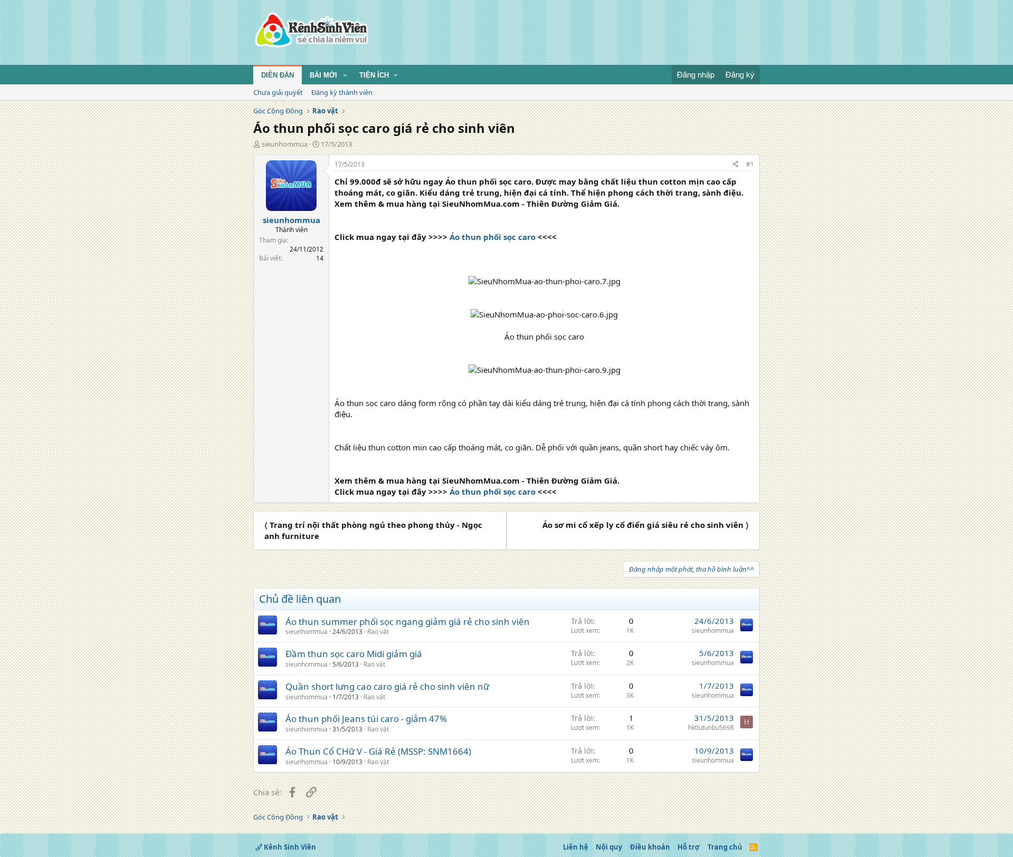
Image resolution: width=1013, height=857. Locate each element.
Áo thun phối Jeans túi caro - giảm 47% (366, 718)
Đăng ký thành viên (341, 92)
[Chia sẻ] (735, 165)
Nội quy (609, 847)
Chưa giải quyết (278, 92)
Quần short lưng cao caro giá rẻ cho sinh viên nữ (387, 686)
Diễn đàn (277, 75)
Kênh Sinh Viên (289, 847)
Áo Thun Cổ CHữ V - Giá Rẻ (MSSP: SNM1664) (378, 751)
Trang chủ (725, 847)
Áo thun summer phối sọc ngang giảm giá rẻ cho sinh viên (407, 621)
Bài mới (323, 75)
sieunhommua (285, 144)
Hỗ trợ (688, 847)
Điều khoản (650, 847)
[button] (345, 75)
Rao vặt (378, 631)
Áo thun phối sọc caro (493, 237)
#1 (750, 164)
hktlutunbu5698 (711, 727)
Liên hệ (575, 847)
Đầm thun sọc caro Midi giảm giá (353, 654)
